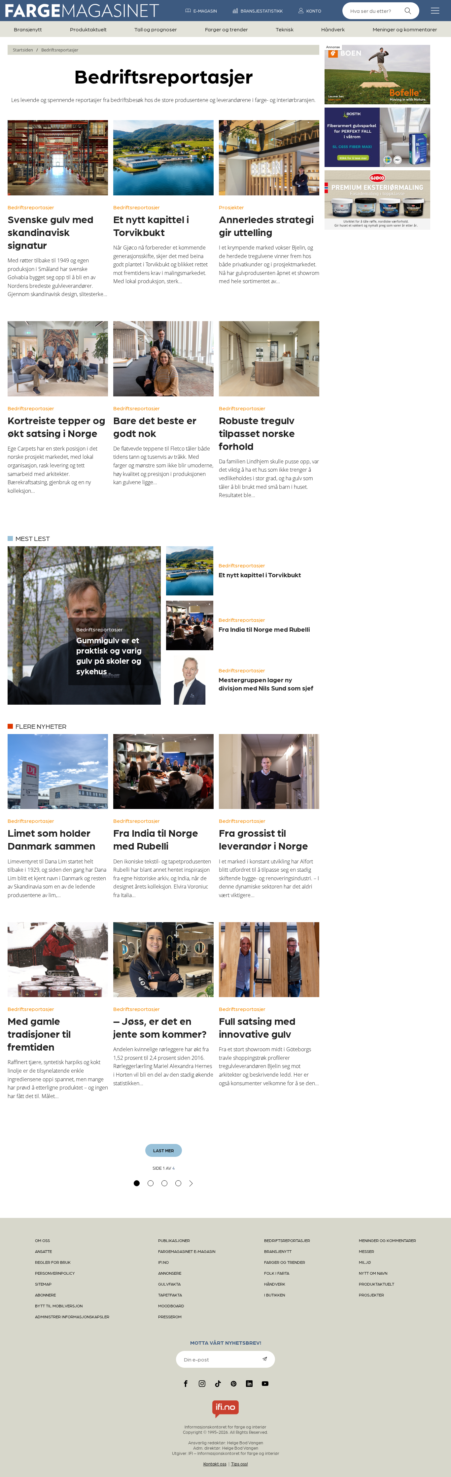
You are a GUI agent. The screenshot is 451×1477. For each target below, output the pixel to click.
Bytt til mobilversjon (59, 1305)
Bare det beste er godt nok (154, 426)
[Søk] (408, 11)
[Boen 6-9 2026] (377, 102)
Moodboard (171, 1305)
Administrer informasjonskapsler (72, 1316)
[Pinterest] (233, 1383)
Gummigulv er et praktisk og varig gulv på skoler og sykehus (109, 655)
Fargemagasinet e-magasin (186, 1251)
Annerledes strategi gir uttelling (266, 225)
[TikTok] (218, 1383)
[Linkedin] (249, 1383)
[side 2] (150, 1183)
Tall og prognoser (155, 29)
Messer (366, 1251)
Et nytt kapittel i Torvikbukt (151, 225)
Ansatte (43, 1251)
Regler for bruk (53, 1262)
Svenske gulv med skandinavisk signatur (50, 232)
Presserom (170, 1316)
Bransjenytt (28, 29)
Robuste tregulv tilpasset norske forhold (257, 433)
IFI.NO (163, 1262)
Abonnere (45, 1294)
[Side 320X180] (377, 164)
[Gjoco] (377, 227)
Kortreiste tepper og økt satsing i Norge (56, 426)
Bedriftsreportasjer (59, 50)
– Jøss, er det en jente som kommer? (160, 1027)
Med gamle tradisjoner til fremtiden (39, 1033)
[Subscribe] (265, 1359)
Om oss (42, 1240)
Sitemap (43, 1284)
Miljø (365, 1262)
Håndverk (333, 29)
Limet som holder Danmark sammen (51, 839)
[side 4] (178, 1183)
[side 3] (164, 1183)
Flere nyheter (41, 726)
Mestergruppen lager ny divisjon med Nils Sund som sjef (266, 684)
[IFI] (225, 1418)
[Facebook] (186, 1383)
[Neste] (191, 1183)
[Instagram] (201, 1383)
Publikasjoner (174, 1240)
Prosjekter (231, 207)
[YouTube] (265, 1383)
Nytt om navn (373, 1273)
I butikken (274, 1294)
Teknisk (285, 29)
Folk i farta (276, 1273)
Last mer (163, 1150)
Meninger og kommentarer (405, 29)
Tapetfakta (170, 1294)
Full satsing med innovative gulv (257, 1027)
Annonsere (169, 1273)
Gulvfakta (169, 1284)
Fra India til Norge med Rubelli (264, 629)
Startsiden (23, 50)
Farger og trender (226, 29)
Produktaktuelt (88, 29)
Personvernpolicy (55, 1273)
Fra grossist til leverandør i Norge (263, 839)
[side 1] (137, 1183)
